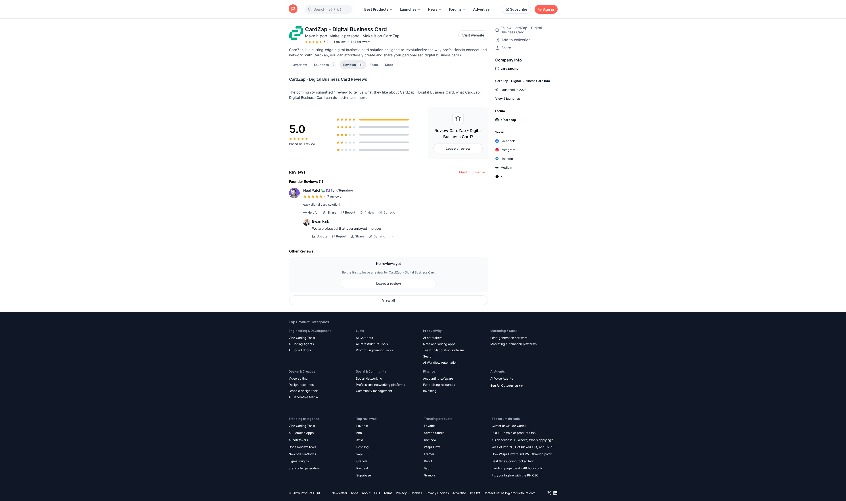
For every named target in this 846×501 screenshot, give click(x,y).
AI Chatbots (364, 338)
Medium (506, 167)
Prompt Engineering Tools (374, 350)
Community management (374, 391)
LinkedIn (507, 159)
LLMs (360, 331)
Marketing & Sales (503, 331)
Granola (361, 461)
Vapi (359, 454)
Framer (429, 454)
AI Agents (497, 371)
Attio (359, 440)
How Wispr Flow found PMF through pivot (522, 454)
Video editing (298, 378)
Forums (455, 9)
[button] (389, 64)
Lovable (362, 426)
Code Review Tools (302, 447)
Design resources (301, 384)
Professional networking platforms (380, 384)
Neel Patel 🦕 (314, 190)
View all (388, 300)
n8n (359, 433)
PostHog (362, 447)
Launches (408, 9)
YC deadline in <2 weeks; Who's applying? (522, 440)
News (432, 9)
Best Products (376, 9)
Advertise (481, 9)
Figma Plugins (299, 461)
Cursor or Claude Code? (509, 426)
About (366, 493)
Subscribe (518, 9)
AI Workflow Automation (440, 362)
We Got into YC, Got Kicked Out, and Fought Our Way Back (523, 447)
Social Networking (369, 378)
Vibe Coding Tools (302, 338)
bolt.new (430, 440)
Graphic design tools (303, 391)
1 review (340, 42)
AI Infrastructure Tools (372, 344)
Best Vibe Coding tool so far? (512, 461)
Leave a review (458, 148)
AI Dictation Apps (301, 433)
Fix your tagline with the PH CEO (515, 475)
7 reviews (334, 196)
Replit (428, 461)
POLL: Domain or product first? (514, 433)
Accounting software (438, 378)
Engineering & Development (310, 331)
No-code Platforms (302, 454)
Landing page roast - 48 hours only (517, 468)
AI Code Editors (300, 350)
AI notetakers (432, 338)
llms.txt (475, 493)
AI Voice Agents (501, 378)
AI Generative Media (303, 397)
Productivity (432, 331)
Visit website (473, 35)
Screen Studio (434, 433)
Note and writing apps (439, 344)
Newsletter (339, 493)
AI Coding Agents (301, 344)
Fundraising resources (439, 384)
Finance (429, 371)
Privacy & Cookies (409, 493)
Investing (429, 391)
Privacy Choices (437, 493)
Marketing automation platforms (513, 344)
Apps (354, 493)
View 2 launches (507, 98)
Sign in (548, 9)
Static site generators (304, 468)
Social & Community (371, 371)
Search (428, 356)
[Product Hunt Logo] (293, 9)
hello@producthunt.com (518, 493)
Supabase (363, 475)
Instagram (508, 150)
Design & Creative (302, 371)
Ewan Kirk (320, 221)
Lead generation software (509, 338)
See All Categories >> (506, 385)
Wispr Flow (432, 447)
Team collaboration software (443, 350)
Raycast (362, 468)
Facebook (508, 141)
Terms (388, 493)
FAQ (377, 493)
